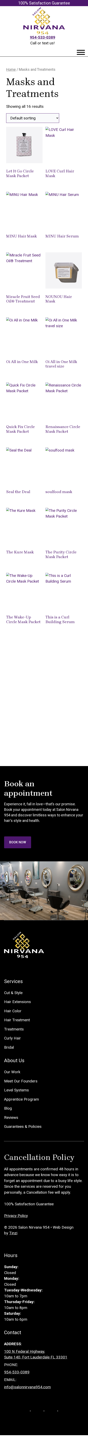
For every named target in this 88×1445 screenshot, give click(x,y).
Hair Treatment (17, 1020)
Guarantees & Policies (23, 1126)
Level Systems (16, 1090)
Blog (8, 1108)
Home (11, 69)
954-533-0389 (42, 37)
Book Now (17, 842)
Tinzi (13, 1233)
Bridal (9, 1047)
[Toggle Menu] (81, 52)
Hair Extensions (17, 1001)
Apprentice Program (21, 1099)
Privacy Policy (16, 1215)
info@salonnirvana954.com (27, 1387)
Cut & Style (13, 992)
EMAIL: (10, 1379)
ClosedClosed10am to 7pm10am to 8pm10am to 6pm (23, 1293)
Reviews (11, 1117)
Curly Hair (12, 1038)
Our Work (12, 1072)
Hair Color (12, 1011)
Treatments (14, 1029)
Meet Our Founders (20, 1081)
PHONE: (11, 1364)
